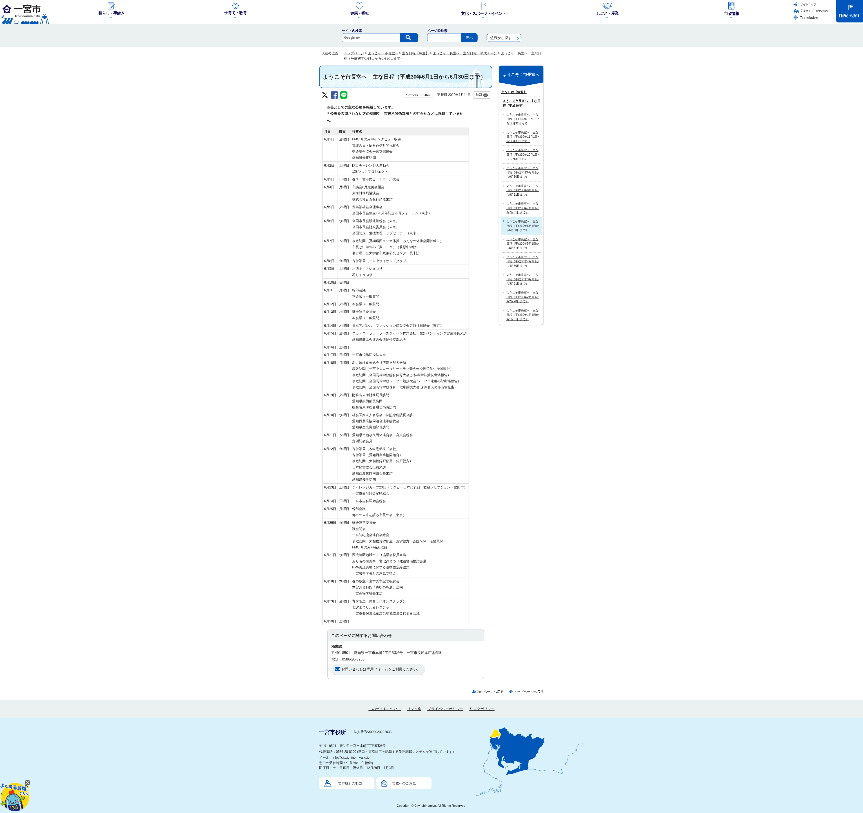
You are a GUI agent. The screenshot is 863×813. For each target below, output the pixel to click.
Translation (809, 17)
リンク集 (414, 709)
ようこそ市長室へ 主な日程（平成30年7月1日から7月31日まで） (522, 208)
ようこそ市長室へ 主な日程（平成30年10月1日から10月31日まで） (523, 154)
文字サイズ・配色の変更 (814, 11)
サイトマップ (808, 4)
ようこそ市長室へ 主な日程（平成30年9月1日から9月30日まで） (522, 172)
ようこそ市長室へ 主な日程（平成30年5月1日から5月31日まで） (522, 244)
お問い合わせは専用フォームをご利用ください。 (380, 669)
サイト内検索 (352, 31)
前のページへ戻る (490, 692)
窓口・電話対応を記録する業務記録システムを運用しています (405, 751)
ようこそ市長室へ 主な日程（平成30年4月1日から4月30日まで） (522, 261)
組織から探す (501, 38)
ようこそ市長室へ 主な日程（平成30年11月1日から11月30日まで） (523, 137)
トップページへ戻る (529, 692)
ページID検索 (437, 31)
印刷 (479, 95)
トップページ (354, 53)
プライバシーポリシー (445, 709)
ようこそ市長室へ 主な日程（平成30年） (465, 53)
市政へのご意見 (404, 783)
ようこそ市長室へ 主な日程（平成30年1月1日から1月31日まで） (522, 315)
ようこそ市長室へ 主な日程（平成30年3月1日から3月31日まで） (522, 279)
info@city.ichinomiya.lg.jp (351, 757)
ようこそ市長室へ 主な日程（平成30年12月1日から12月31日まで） (523, 119)
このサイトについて (385, 709)
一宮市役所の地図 (348, 783)
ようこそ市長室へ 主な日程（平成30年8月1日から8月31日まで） (522, 190)
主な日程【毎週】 (415, 53)
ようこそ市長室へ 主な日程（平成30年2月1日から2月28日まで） (522, 297)
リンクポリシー (482, 709)
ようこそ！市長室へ (383, 53)
